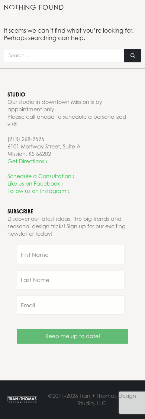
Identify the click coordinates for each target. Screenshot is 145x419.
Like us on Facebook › (35, 183)
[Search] (132, 55)
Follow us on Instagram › (38, 191)
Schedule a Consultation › (40, 176)
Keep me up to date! (72, 336)
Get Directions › (27, 161)
